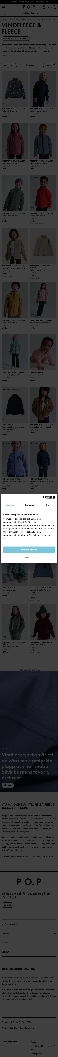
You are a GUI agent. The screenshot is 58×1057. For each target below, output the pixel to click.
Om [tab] (47, 505)
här (4, 538)
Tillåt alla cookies (29, 550)
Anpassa (27, 558)
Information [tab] (29, 505)
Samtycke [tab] (10, 505)
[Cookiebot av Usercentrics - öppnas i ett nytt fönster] (43, 497)
